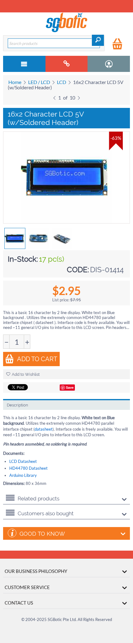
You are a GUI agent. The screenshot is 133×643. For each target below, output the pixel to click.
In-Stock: (23, 259)
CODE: (78, 269)
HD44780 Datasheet (28, 468)
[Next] (79, 97)
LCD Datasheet (23, 461)
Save (70, 387)
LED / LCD (39, 82)
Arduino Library (23, 475)
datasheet (44, 429)
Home (14, 82)
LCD (61, 82)
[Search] (98, 40)
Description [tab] (17, 405)
